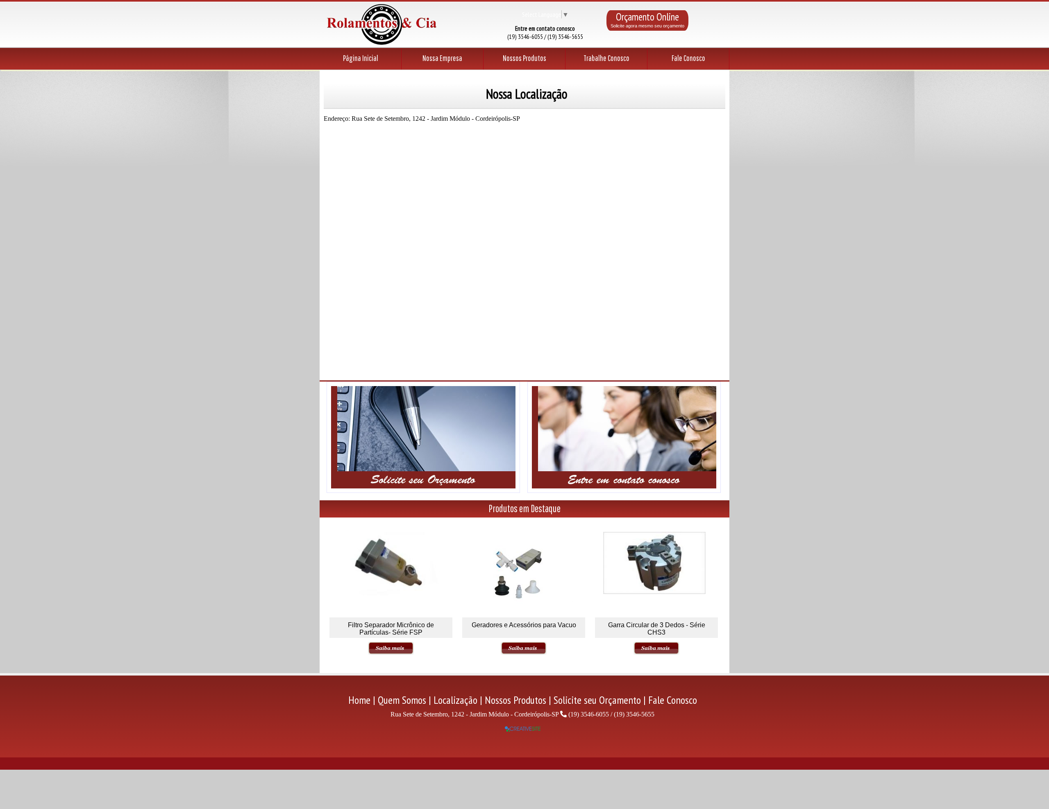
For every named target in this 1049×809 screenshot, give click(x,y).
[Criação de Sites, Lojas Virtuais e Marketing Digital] (522, 729)
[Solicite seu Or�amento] (423, 490)
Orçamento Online (647, 16)
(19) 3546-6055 (588, 714)
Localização (455, 700)
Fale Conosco (672, 700)
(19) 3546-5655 (634, 714)
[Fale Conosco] (624, 490)
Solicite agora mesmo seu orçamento (647, 25)
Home (359, 700)
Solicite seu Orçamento (597, 700)
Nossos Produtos (515, 700)
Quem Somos (402, 700)
